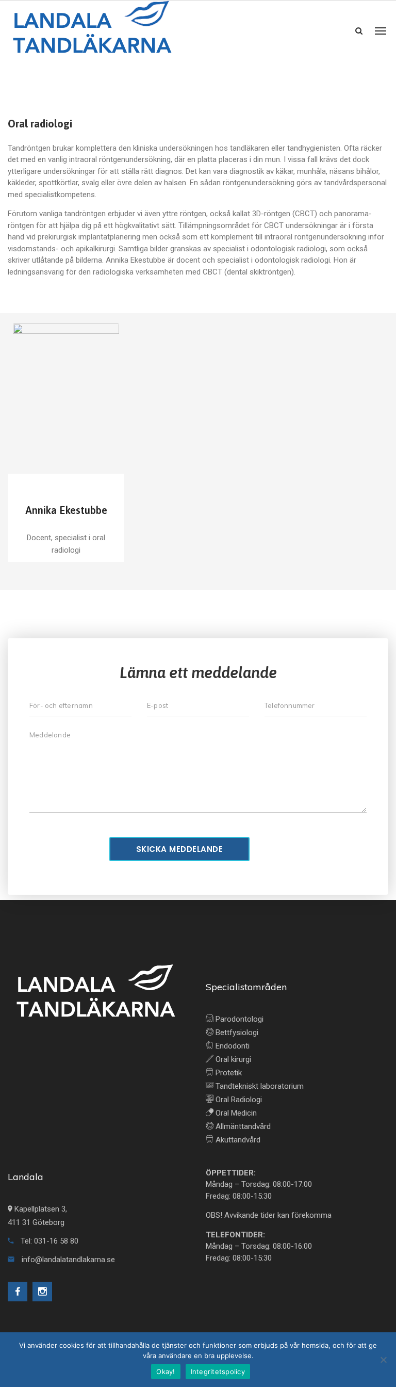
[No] (383, 1359)
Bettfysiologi (235, 1032)
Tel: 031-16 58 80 (48, 1241)
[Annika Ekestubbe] (66, 396)
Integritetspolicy (218, 1371)
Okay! (165, 1371)
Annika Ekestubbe (66, 510)
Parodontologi (238, 1019)
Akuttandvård (236, 1139)
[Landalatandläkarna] (91, 31)
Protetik (227, 1072)
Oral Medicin (235, 1113)
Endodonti (231, 1046)
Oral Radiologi (237, 1099)
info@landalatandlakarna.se (68, 1259)
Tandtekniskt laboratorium (258, 1086)
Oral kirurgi (232, 1059)
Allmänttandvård (242, 1126)
